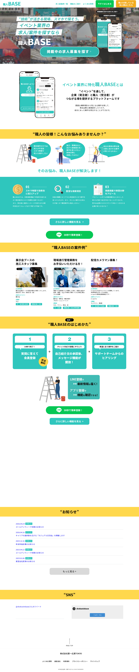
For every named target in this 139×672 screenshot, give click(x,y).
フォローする (97, 615)
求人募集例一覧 (62, 4)
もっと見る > (69, 571)
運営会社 (57, 661)
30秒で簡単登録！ (73, 234)
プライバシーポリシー (80, 661)
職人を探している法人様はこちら (126, 3)
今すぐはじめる (105, 3)
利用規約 (66, 661)
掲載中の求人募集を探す (68, 51)
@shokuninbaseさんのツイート (28, 606)
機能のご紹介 (75, 4)
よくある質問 (88, 4)
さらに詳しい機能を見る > (69, 221)
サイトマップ (95, 661)
